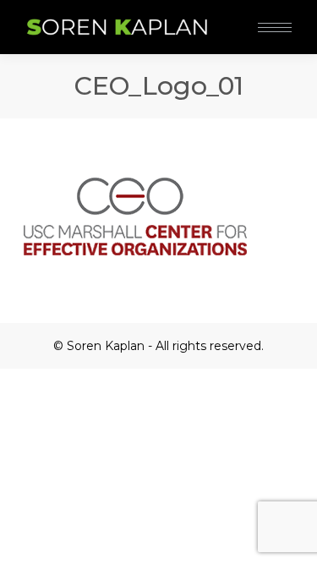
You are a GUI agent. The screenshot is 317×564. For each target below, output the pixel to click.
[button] (252, 15)
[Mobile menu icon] (275, 27)
